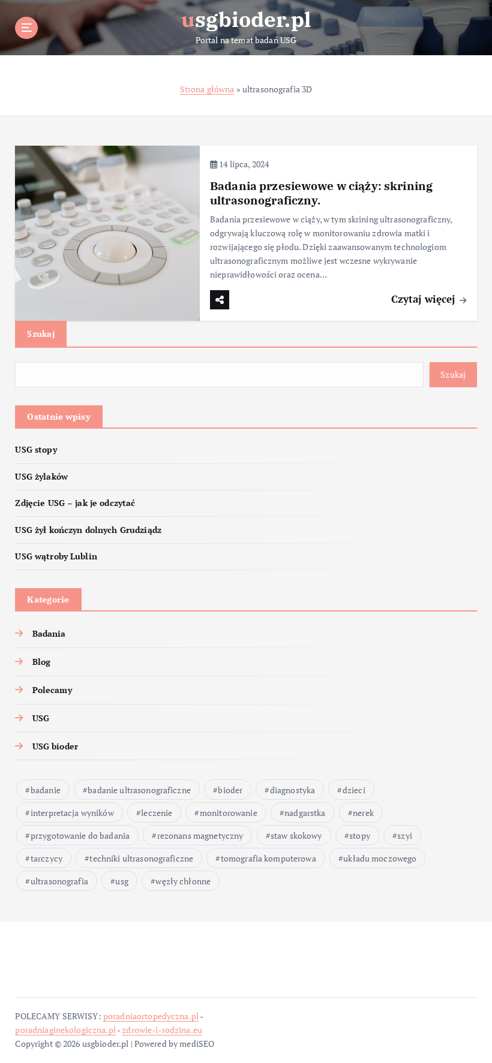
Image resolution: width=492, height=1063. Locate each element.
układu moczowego (379, 858)
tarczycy (46, 858)
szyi (404, 835)
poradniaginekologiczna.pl (65, 1030)
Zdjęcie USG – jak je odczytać (75, 503)
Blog (41, 662)
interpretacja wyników (72, 812)
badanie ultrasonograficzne (139, 790)
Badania (48, 633)
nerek (363, 812)
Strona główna (207, 89)
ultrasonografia (59, 881)
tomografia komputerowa (268, 858)
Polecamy (51, 690)
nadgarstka (304, 812)
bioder (230, 790)
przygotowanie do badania (80, 835)
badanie (46, 790)
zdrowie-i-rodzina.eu (162, 1030)
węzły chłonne (183, 881)
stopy (359, 835)
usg (121, 881)
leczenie (156, 812)
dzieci (354, 790)
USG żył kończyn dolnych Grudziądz (88, 530)
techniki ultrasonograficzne (141, 858)
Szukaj (41, 333)
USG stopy (35, 449)
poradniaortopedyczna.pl (151, 1016)
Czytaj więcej (424, 299)
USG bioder (55, 746)
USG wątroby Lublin (56, 556)
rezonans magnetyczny (200, 835)
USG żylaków (41, 476)
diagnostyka (293, 790)
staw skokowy (296, 835)
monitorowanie (228, 812)
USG (40, 718)
